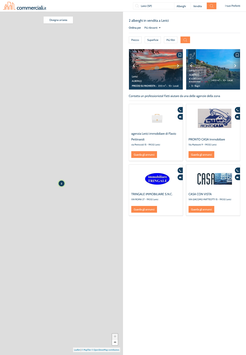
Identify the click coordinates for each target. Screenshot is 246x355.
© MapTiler (86, 349)
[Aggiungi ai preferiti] (179, 55)
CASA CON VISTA (200, 194)
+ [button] (115, 336)
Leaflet (77, 349)
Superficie (152, 40)
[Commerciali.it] (24, 6)
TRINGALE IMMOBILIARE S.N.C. (152, 194)
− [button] (115, 342)
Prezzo (135, 40)
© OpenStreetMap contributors (105, 349)
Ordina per (135, 27)
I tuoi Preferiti (232, 5)
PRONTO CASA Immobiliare (207, 139)
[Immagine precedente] (134, 69)
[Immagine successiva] (178, 69)
